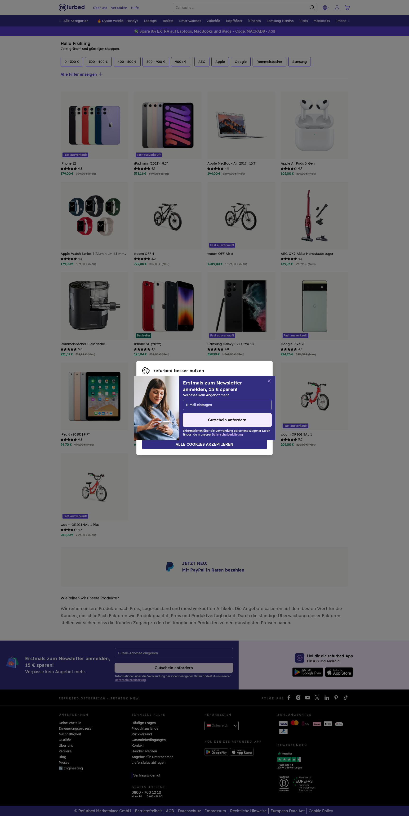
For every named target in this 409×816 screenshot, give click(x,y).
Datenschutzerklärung (160, 410)
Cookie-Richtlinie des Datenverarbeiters (227, 410)
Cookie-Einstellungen (160, 405)
